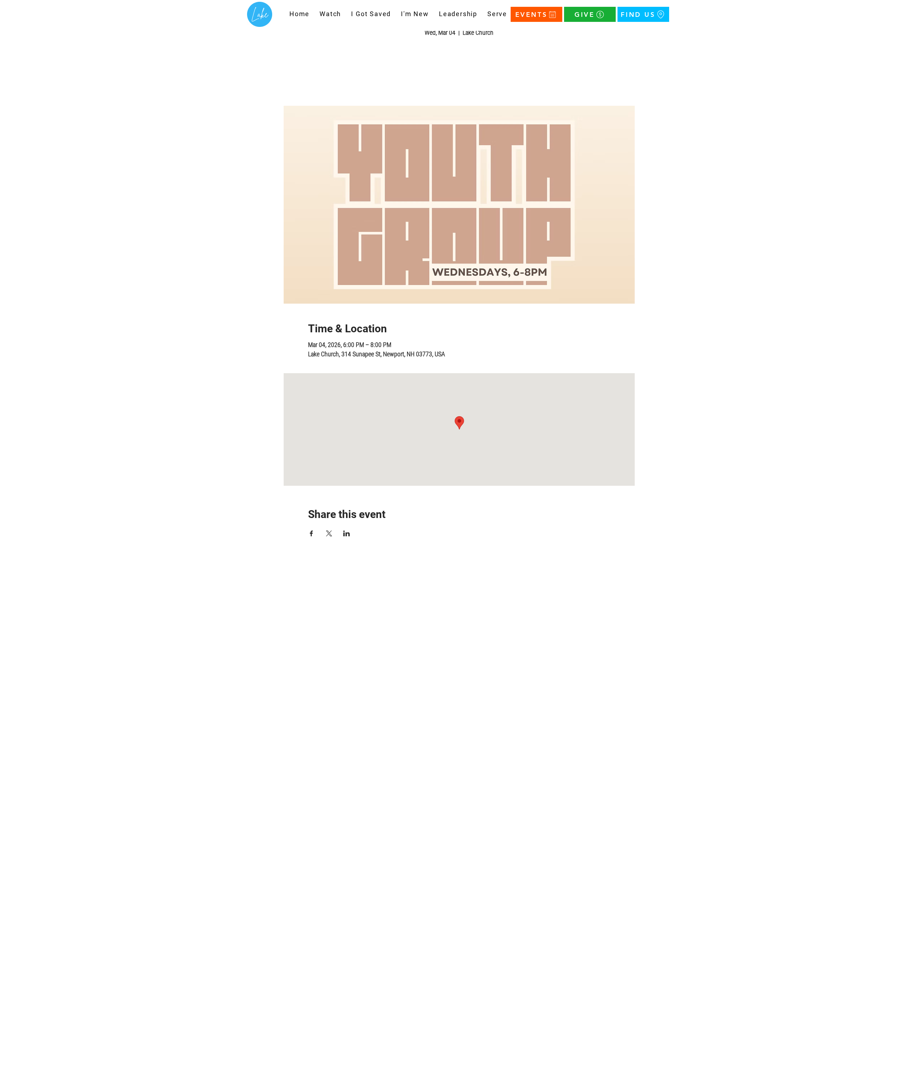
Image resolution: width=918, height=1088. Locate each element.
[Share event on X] (329, 533)
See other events (459, 72)
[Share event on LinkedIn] (346, 533)
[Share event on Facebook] (311, 533)
